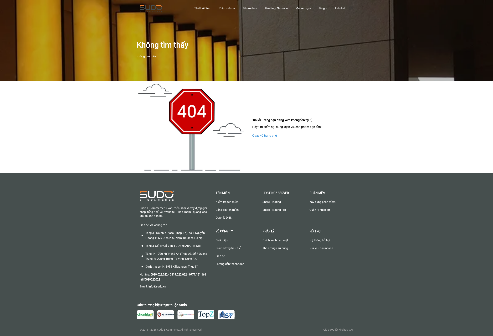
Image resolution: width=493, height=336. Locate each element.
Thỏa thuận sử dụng (275, 248)
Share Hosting (271, 202)
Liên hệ (220, 256)
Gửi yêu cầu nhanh (321, 248)
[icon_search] (351, 9)
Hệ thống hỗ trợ (319, 240)
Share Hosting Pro (274, 210)
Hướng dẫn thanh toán (230, 264)
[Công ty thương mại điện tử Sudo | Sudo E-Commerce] (151, 8)
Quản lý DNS (224, 217)
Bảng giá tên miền (227, 210)
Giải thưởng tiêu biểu (229, 248)
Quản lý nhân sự (319, 210)
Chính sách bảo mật (275, 240)
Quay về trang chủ (264, 135)
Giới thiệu (222, 240)
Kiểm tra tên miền (227, 202)
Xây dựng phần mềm (322, 202)
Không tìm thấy (146, 56)
